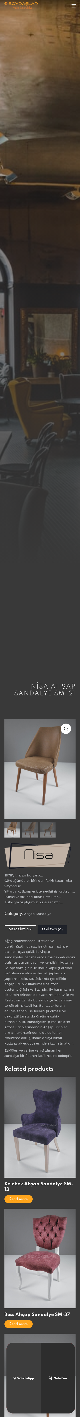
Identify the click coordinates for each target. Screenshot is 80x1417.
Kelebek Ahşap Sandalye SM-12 (38, 1187)
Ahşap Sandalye (37, 914)
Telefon (60, 1378)
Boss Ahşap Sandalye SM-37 (37, 1315)
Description (20, 929)
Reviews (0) (52, 929)
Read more (18, 1199)
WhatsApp (25, 1378)
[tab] (20, 929)
